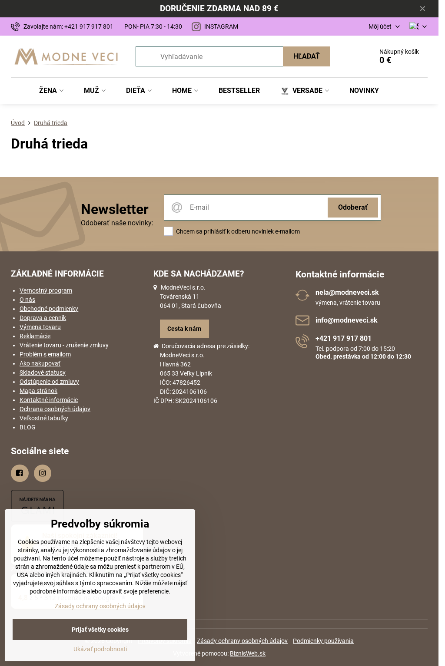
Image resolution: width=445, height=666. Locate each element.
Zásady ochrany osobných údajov (242, 640)
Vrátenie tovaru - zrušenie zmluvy (64, 345)
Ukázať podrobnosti (100, 649)
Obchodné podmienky (49, 308)
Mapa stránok (38, 390)
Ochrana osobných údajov (55, 409)
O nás (27, 299)
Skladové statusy (43, 372)
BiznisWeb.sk (248, 653)
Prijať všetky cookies (100, 629)
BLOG (28, 427)
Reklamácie (35, 336)
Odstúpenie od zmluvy (49, 381)
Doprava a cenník (43, 317)
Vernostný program (46, 290)
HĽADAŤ (306, 56)
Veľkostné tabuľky (44, 418)
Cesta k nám (184, 328)
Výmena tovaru (40, 326)
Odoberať (353, 207)
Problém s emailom (45, 354)
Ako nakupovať (40, 363)
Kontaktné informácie (49, 399)
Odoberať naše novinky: (117, 223)
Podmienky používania (323, 640)
